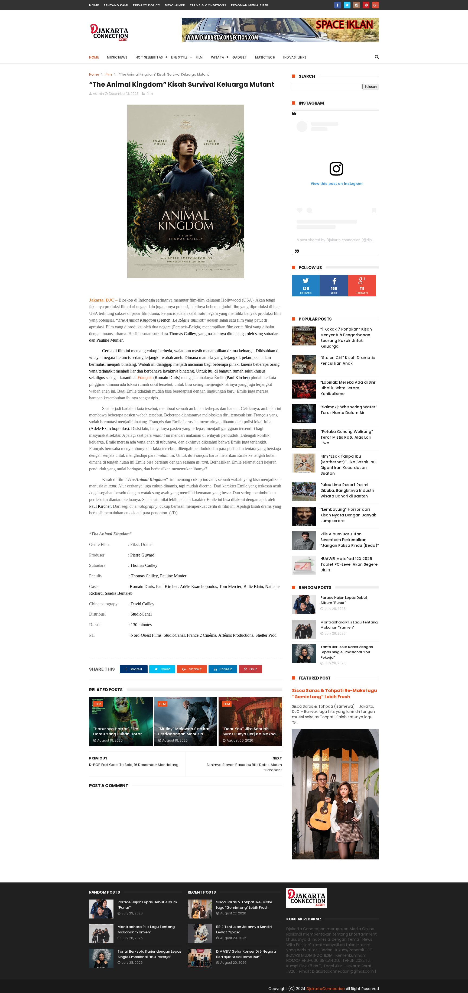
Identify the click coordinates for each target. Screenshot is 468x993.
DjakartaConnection (326, 988)
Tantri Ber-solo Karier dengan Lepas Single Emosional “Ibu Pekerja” (346, 652)
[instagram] (356, 5)
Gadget (239, 57)
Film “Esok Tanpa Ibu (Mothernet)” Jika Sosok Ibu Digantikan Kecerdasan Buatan (348, 465)
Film (199, 57)
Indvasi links (295, 57)
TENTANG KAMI (116, 5)
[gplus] (375, 5)
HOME (94, 5)
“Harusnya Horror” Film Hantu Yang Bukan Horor (117, 731)
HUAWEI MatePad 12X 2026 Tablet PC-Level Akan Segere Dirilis (349, 564)
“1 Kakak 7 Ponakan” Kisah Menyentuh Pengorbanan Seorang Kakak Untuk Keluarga (346, 337)
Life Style (179, 57)
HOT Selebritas (149, 57)
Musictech (265, 57)
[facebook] (337, 5)
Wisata (217, 57)
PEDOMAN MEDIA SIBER (249, 5)
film (109, 74)
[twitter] (347, 5)
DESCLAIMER (175, 5)
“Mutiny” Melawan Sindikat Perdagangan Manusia (184, 731)
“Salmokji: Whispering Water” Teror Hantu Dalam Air (348, 409)
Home (94, 57)
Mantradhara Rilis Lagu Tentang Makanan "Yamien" (349, 625)
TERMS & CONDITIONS (208, 5)
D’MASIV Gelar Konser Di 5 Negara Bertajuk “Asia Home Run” (246, 954)
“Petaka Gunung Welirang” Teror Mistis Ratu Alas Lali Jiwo (346, 437)
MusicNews (117, 57)
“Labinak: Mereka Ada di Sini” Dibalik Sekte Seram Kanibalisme (348, 388)
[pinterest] (366, 5)
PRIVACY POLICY (146, 5)
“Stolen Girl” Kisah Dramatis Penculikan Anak (347, 360)
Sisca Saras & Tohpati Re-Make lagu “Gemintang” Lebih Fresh (334, 693)
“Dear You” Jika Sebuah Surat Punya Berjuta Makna (249, 731)
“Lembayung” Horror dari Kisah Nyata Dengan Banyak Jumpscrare (348, 515)
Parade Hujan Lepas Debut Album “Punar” (343, 600)
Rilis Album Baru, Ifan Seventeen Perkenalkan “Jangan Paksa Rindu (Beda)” (349, 539)
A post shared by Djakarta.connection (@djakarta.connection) (349, 240)
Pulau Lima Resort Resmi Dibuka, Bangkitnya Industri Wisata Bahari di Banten (347, 490)
